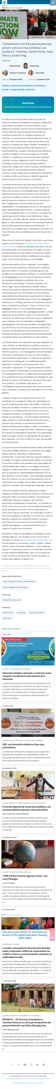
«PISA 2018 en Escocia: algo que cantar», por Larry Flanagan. (28, 870)
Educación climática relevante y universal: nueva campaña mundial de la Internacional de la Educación (28, 666)
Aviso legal (16, 1083)
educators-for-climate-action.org (37, 539)
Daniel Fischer (8, 612)
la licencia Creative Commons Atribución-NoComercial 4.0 (28, 1078)
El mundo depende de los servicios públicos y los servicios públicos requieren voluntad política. (28, 799)
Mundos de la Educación (12, 7)
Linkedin (43, 1064)
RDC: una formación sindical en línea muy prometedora (28, 733)
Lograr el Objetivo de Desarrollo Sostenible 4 (19, 581)
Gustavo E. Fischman (36, 612)
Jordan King (21, 612)
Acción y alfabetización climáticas (15, 587)
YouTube (24, 1064)
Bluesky (37, 1064)
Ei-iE (3, 3)
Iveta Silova (7, 618)
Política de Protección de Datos (32, 1083)
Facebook (12, 1064)
